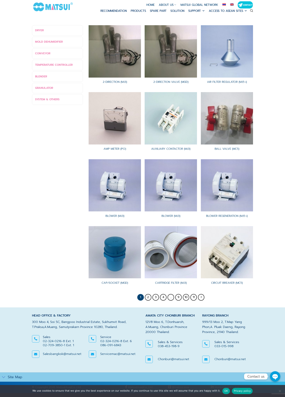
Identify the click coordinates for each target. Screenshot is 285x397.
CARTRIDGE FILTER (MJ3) (171, 283)
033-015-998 (223, 346)
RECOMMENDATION (113, 11)
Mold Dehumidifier (49, 42)
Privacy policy (242, 390)
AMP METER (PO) (115, 149)
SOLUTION (177, 11)
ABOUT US (166, 5)
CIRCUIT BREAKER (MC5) (227, 283)
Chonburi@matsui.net (173, 359)
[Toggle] (4, 377)
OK (226, 390)
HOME (150, 5)
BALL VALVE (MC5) (227, 149)
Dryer (39, 30)
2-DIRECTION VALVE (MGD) (170, 82)
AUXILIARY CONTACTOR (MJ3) (170, 149)
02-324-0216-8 (54, 341)
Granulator (44, 88)
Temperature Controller (54, 65)
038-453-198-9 (169, 346)
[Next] (201, 297)
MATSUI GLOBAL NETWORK (199, 5)
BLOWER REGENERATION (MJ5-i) (227, 216)
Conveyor (42, 53)
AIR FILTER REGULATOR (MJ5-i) (227, 82)
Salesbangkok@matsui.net (62, 354)
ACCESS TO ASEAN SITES (226, 11)
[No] (279, 392)
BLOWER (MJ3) (114, 216)
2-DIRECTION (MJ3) (115, 82)
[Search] (251, 10)
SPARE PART (158, 11)
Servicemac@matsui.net (118, 354)
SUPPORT (194, 11)
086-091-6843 (110, 345)
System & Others (47, 99)
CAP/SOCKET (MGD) (115, 283)
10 (186, 297)
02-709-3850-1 (54, 345)
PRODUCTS (138, 11)
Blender (41, 76)
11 (194, 297)
